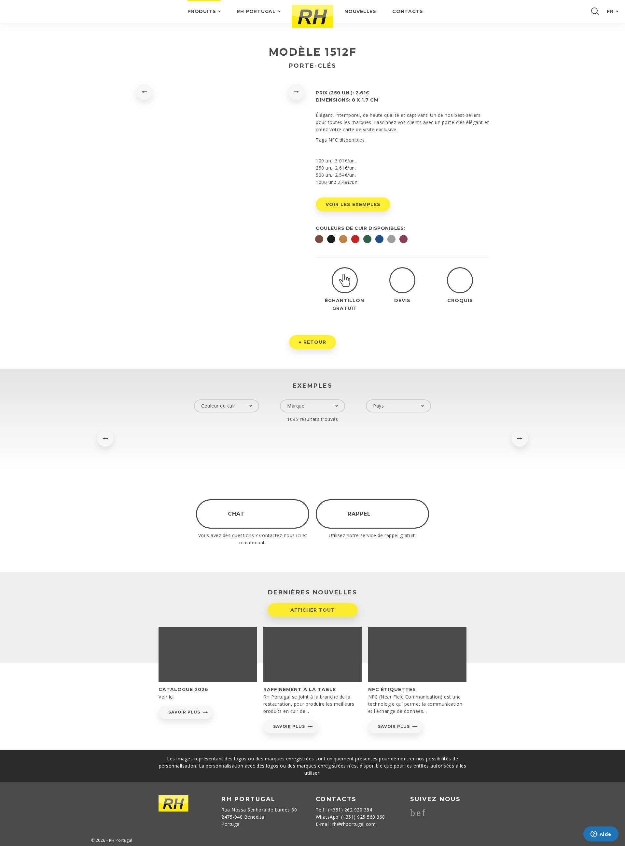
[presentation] (144, 92)
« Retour (312, 342)
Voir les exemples (353, 204)
